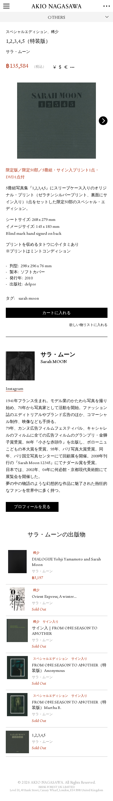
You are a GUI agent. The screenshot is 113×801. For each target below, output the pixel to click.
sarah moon (29, 299)
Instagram (14, 389)
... (72, 67)
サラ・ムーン (18, 52)
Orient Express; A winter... (54, 597)
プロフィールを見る (32, 507)
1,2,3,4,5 (38, 736)
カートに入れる (56, 313)
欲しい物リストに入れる (88, 325)
